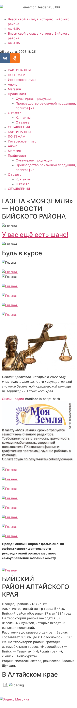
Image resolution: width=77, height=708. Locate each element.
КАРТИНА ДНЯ (19, 70)
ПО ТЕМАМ (16, 75)
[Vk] (5, 58)
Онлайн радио (13, 399)
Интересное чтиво (22, 80)
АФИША (14, 29)
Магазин (14, 89)
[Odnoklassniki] (15, 58)
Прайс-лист (17, 94)
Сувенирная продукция (34, 99)
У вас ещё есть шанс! (35, 235)
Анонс (12, 84)
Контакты (23, 118)
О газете (14, 113)
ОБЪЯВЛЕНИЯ (19, 127)
